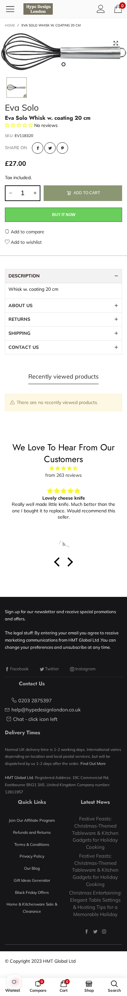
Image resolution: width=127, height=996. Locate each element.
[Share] (37, 148)
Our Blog (32, 868)
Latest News (95, 802)
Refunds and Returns (32, 832)
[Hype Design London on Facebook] (86, 931)
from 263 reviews (63, 475)
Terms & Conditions (31, 844)
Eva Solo (22, 107)
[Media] (115, 43)
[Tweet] (50, 148)
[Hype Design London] (38, 9)
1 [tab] (63, 64)
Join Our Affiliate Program (32, 820)
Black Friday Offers (32, 892)
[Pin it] (62, 148)
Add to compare (26, 232)
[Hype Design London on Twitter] (95, 931)
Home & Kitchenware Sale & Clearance (32, 908)
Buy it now (63, 214)
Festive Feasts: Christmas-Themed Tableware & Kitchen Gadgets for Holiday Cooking (95, 833)
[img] (63, 468)
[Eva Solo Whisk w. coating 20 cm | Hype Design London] (63, 51)
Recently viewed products (63, 376)
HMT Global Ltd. (19, 777)
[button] (10, 193)
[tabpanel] (63, 51)
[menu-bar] (12, 9)
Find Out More (93, 763)
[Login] (100, 9)
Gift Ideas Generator (32, 880)
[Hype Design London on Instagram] (104, 931)
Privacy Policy (32, 856)
